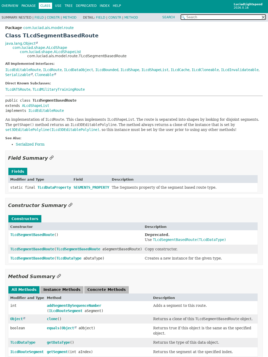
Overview (10, 6)
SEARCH (168, 17)
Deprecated (86, 6)
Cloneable (44, 75)
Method (69, 17)
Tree (69, 6)
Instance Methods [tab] (61, 289)
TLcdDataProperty (54, 187)
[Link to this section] (51, 158)
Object (16, 319)
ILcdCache (180, 70)
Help (117, 6)
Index (105, 6)
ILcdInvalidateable (240, 70)
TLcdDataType (68, 258)
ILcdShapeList (155, 70)
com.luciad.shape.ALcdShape (40, 47)
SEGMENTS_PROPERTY (91, 187)
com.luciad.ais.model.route (48, 28)
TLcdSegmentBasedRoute (32, 235)
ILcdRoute (52, 70)
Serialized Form (30, 144)
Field (39, 17)
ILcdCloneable (205, 70)
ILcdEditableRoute (23, 70)
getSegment (57, 352)
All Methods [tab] (24, 289)
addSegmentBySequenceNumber (74, 305)
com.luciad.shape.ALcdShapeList (50, 52)
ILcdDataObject (78, 70)
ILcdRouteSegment (65, 311)
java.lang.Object (20, 43)
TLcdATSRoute (17, 89)
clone (52, 319)
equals (53, 328)
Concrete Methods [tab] (106, 289)
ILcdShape (129, 70)
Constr (53, 17)
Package (28, 6)
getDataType (58, 342)
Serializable (17, 75)
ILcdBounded (106, 70)
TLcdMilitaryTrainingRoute (58, 89)
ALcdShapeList (35, 105)
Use (58, 6)
